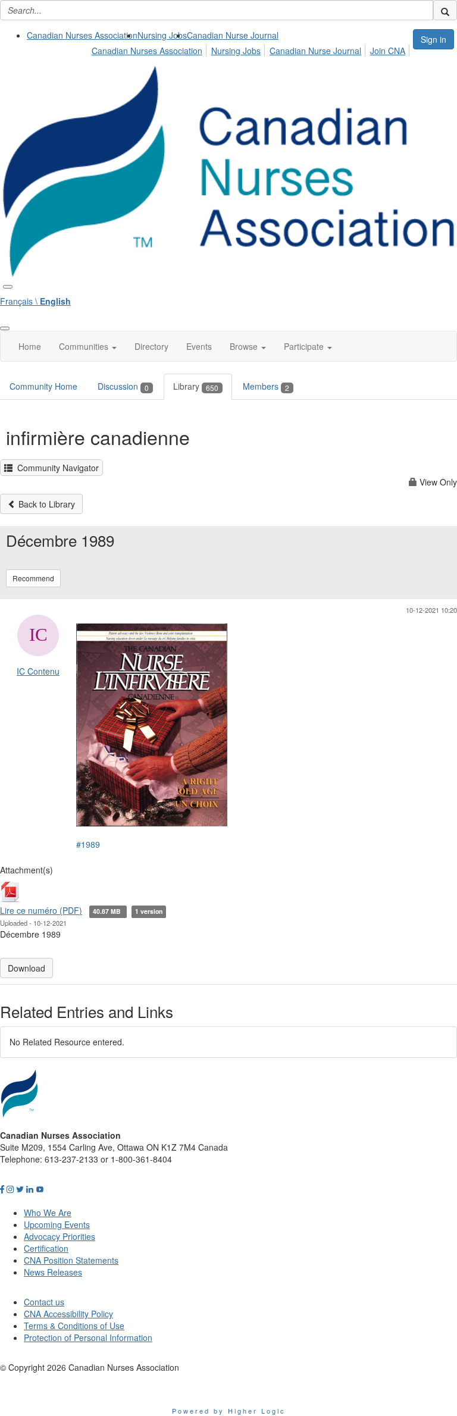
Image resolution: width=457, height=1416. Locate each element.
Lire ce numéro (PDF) (41, 910)
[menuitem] (82, 35)
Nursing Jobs (162, 35)
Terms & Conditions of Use (74, 1326)
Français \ (35, 301)
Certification (46, 1248)
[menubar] (251, 49)
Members (266, 386)
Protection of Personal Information (88, 1337)
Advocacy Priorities (59, 1236)
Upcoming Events (57, 1224)
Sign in (433, 39)
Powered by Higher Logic (229, 1410)
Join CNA (387, 51)
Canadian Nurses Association (82, 35)
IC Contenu (38, 671)
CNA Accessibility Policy (68, 1314)
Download (26, 968)
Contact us (44, 1302)
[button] (88, 346)
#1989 (88, 844)
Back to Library (45, 504)
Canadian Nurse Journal (232, 35)
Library (195, 386)
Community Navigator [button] (55, 468)
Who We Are (47, 1212)
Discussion (123, 386)
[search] (445, 10)
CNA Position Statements (71, 1260)
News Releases (53, 1272)
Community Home (43, 386)
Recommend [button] (33, 578)
